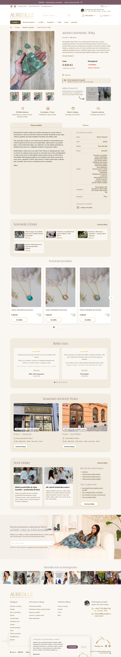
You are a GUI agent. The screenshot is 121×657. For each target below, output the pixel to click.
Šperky (12, 615)
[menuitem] (15, 22)
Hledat (69, 15)
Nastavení (36, 654)
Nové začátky (103, 165)
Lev (98, 188)
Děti (106, 146)
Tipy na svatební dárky (89, 497)
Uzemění (104, 181)
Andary (12, 624)
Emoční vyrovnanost (100, 162)
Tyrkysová (104, 137)
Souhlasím (72, 647)
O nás (59, 612)
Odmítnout (83, 647)
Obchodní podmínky (35, 606)
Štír (93, 190)
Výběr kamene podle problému (91, 479)
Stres (98, 167)
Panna (102, 188)
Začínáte (85, 472)
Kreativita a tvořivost (103, 174)
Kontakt (60, 609)
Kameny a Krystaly (86, 207)
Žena (99, 146)
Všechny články (102, 224)
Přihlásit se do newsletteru (52, 543)
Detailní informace (67, 55)
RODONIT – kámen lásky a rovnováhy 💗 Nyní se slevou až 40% (59, 2)
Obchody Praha (22, 6)
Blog (59, 615)
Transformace (98, 158)
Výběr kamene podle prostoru (91, 476)
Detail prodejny (21, 446)
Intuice (97, 157)
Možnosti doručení (94, 67)
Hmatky (12, 609)
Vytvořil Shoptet (104, 653)
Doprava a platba (34, 612)
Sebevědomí (103, 157)
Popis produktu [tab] (36, 125)
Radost (105, 160)
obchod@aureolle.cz (46, 6)
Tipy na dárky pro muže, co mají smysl (93, 495)
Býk (106, 187)
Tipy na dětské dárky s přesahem (92, 492)
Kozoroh (94, 188)
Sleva (11, 630)
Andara (105, 141)
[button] (54, 327)
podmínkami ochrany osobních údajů (37, 547)
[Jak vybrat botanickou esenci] (58, 475)
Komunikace (103, 172)
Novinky (12, 639)
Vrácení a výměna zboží (36, 615)
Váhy (100, 190)
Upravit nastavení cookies (104, 651)
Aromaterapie (14, 618)
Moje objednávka (34, 618)
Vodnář (105, 190)
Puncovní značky (63, 606)
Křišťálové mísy (15, 621)
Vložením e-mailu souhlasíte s (28, 547)
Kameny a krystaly (15, 606)
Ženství (99, 160)
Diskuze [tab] (86, 125)
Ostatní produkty (15, 627)
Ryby (105, 188)
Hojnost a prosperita (101, 179)
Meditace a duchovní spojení (99, 168)
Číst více (36, 370)
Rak (106, 192)
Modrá (99, 137)
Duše (101, 162)
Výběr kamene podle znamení (91, 474)
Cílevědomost (96, 174)
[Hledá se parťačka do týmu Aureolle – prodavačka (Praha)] (28, 475)
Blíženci (101, 187)
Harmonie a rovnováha (100, 155)
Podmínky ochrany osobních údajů (39, 609)
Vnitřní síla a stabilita (102, 169)
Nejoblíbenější (14, 636)
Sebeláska (96, 162)
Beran (97, 187)
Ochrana (94, 182)
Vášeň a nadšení (102, 182)
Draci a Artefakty (15, 612)
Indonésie (104, 150)
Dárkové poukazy (15, 633)
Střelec (96, 190)
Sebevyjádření (98, 177)
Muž (103, 146)
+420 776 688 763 (33, 6)
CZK (105, 6)
